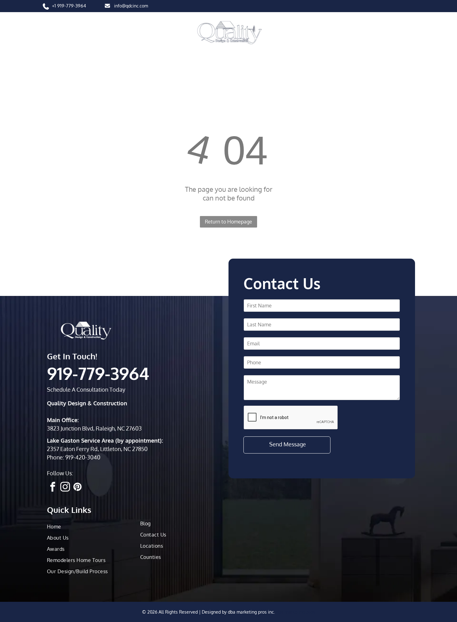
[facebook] (52, 487)
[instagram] (65, 487)
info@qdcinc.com (131, 5)
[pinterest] (77, 487)
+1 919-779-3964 (69, 6)
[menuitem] (62, 58)
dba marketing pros (295, 612)
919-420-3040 (82, 457)
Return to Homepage (228, 222)
